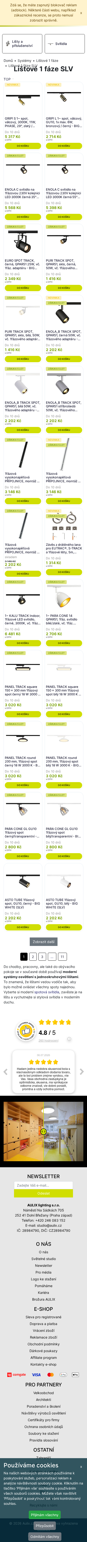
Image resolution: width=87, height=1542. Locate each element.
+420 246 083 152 (50, 1220)
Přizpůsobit (45, 1526)
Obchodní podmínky (44, 1344)
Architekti (43, 1400)
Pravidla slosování (43, 1440)
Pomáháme (43, 1286)
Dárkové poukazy (43, 1351)
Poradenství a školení (43, 1406)
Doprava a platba (43, 1324)
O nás (43, 1252)
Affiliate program (43, 1357)
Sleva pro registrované (43, 1317)
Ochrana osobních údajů (43, 1427)
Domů (8, 60)
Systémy (24, 60)
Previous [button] (5, 1071)
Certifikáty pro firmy (43, 1420)
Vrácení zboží (43, 1330)
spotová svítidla (46, 992)
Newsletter (43, 1265)
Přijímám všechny (44, 1515)
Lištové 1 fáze (47, 60)
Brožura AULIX (43, 1299)
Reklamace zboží (43, 1337)
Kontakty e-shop (43, 1364)
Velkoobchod (43, 1393)
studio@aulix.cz (49, 1225)
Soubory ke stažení (43, 1433)
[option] (43, 1072)
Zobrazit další (43, 942)
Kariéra (43, 1292)
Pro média (43, 1272)
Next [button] (82, 1071)
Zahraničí (43, 1458)
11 (62, 957)
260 (48, 1040)
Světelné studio (43, 1259)
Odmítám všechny (44, 1537)
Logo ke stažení (43, 1279)
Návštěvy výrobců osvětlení (44, 1413)
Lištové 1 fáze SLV (22, 66)
